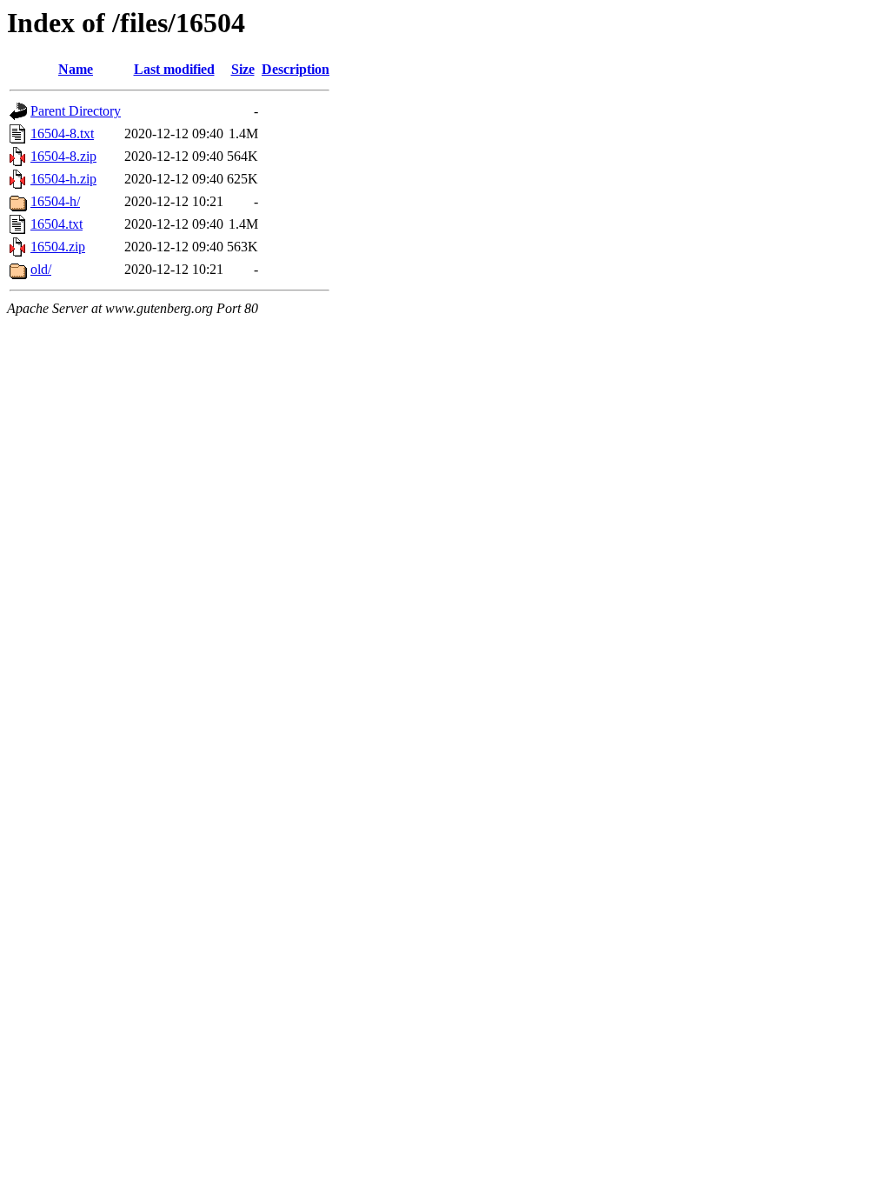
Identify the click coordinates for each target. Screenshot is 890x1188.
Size (243, 69)
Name (75, 69)
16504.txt (56, 224)
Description (295, 69)
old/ (40, 269)
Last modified (174, 69)
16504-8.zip (63, 156)
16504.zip (57, 246)
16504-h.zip (63, 178)
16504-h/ (55, 201)
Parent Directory (75, 110)
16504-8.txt (62, 133)
